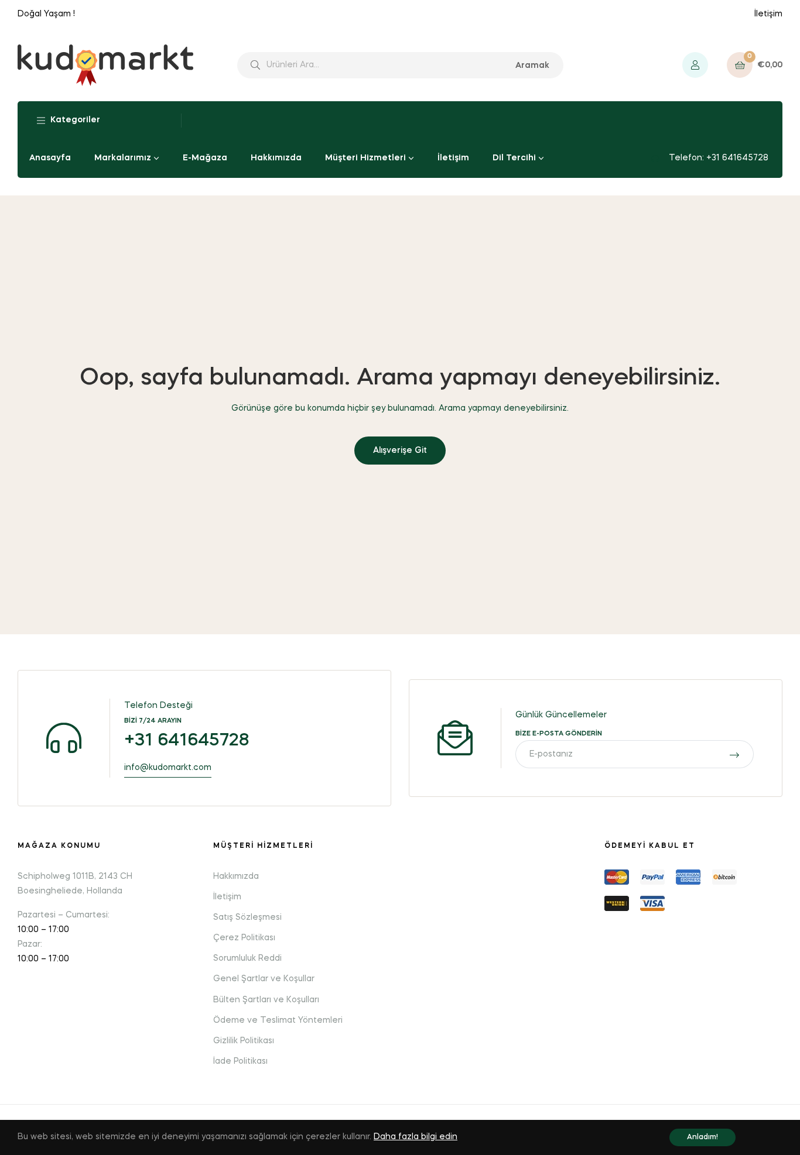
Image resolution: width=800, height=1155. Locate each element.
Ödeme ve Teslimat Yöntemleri (278, 1020)
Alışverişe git (400, 450)
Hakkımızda (236, 876)
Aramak (532, 65)
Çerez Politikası (244, 938)
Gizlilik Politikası (243, 1041)
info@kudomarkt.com (167, 768)
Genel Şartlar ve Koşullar (263, 979)
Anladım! (702, 1137)
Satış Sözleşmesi (247, 917)
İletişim (768, 14)
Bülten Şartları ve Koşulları (266, 1000)
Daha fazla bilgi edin (415, 1137)
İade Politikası (240, 1061)
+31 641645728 (186, 741)
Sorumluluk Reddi (247, 958)
